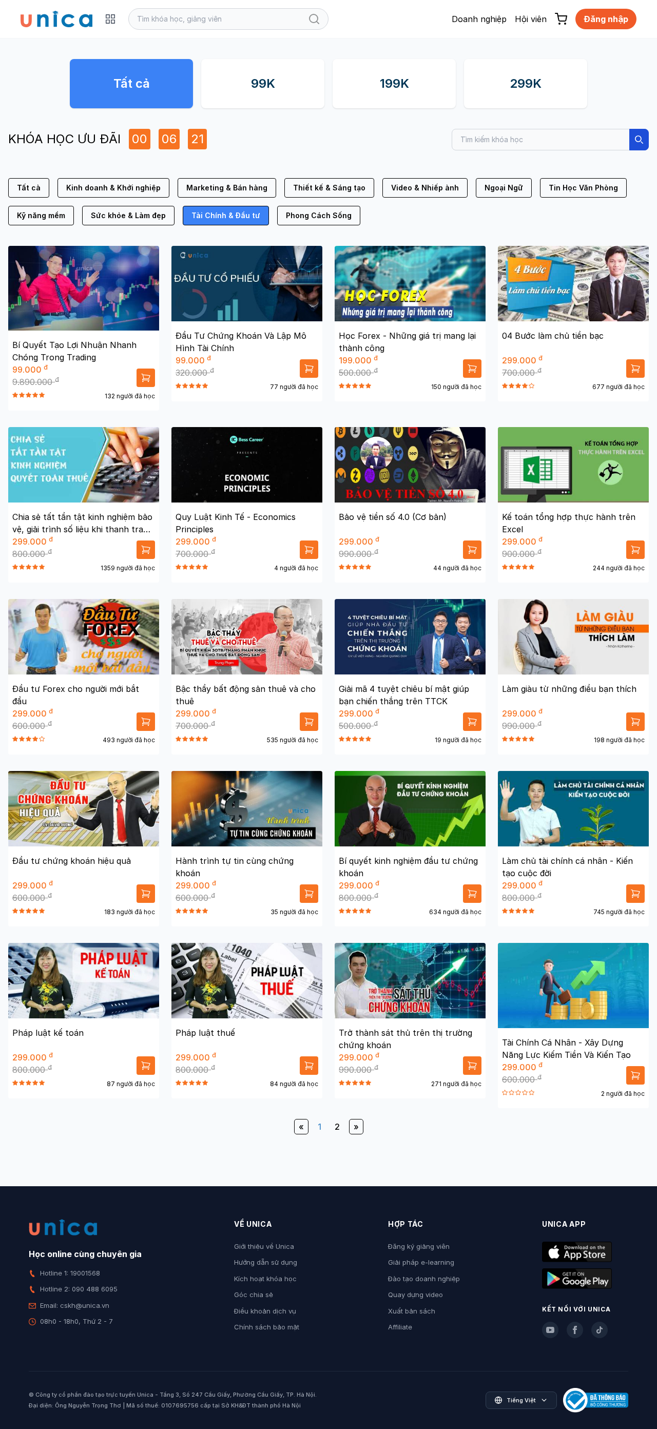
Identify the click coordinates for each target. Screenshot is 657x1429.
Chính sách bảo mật (266, 1327)
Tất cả (131, 83)
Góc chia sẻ (253, 1294)
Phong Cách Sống (319, 215)
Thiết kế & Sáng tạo (329, 187)
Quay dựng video (415, 1294)
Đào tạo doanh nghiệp (424, 1278)
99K (263, 83)
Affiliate (400, 1327)
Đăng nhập (606, 19)
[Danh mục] (110, 19)
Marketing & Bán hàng (226, 187)
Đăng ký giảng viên (419, 1246)
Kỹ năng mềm (41, 215)
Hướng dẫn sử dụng (265, 1262)
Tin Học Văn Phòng (583, 187)
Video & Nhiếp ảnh (425, 187)
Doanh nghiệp (479, 19)
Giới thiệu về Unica (264, 1246)
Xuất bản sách (411, 1311)
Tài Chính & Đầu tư (225, 215)
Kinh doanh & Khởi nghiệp (113, 187)
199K (394, 83)
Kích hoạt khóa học (265, 1278)
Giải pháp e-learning (421, 1262)
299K (526, 83)
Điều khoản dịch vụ (265, 1311)
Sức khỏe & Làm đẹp (128, 215)
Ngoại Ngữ (504, 187)
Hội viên (531, 19)
